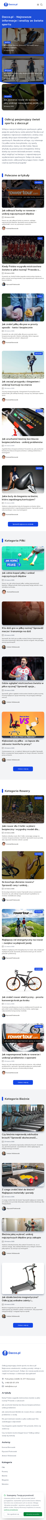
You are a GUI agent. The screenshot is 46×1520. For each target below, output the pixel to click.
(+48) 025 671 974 (12, 1383)
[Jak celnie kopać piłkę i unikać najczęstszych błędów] (23, 558)
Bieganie (5, 1480)
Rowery (5, 1471)
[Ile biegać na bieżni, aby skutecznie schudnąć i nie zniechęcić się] (23, 69)
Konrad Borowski (13, 592)
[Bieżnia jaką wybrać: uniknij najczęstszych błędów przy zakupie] (23, 1224)
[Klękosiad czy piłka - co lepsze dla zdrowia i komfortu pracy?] (23, 725)
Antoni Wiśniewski (13, 647)
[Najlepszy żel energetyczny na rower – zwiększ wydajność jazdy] (23, 923)
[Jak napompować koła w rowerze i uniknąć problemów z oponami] (23, 1038)
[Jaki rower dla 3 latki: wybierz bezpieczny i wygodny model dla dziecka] (23, 809)
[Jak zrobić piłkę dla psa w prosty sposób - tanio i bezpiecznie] (23, 307)
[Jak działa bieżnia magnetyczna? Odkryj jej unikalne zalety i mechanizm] (23, 1278)
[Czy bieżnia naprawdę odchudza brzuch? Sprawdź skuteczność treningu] (23, 1118)
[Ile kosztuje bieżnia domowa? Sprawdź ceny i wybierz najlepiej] (23, 41)
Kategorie (7, 1462)
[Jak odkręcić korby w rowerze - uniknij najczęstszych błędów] (23, 194)
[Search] (41, 5)
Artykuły (6, 1392)
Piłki (3, 1467)
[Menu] (38, 5)
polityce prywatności (11, 1510)
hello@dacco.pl (11, 1386)
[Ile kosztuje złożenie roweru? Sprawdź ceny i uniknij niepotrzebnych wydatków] (23, 865)
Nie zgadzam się (13, 1514)
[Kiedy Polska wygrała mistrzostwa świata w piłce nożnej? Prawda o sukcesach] (23, 250)
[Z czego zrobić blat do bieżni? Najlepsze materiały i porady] (23, 1174)
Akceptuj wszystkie (32, 1514)
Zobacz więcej (23, 769)
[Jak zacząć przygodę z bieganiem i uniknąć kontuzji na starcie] (23, 365)
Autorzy (6, 1442)
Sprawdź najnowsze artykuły (23, 524)
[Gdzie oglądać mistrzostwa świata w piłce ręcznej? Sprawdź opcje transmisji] (23, 668)
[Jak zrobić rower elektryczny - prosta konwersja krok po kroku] (23, 980)
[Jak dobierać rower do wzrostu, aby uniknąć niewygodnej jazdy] (23, 97)
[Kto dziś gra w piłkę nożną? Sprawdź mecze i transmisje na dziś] (23, 613)
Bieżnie (4, 1476)
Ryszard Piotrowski (13, 1208)
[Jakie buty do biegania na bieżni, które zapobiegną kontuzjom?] (23, 479)
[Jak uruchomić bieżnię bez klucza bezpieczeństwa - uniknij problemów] (23, 422)
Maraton (5, 1484)
